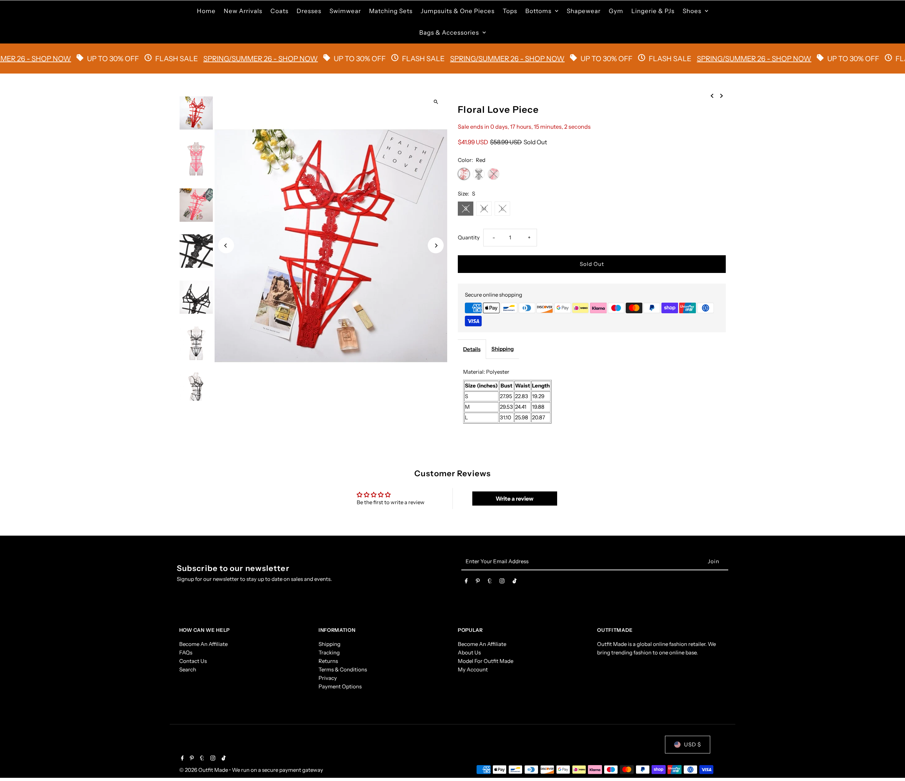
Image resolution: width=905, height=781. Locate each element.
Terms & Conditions (343, 669)
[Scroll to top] (890, 762)
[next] (721, 95)
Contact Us (193, 661)
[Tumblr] (490, 582)
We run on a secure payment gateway (277, 770)
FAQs (185, 652)
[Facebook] (466, 582)
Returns (328, 661)
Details (471, 349)
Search (187, 669)
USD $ (692, 744)
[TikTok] (514, 582)
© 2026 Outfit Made (204, 770)
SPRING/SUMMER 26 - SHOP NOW (231, 58)
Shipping (502, 348)
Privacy (328, 678)
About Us (469, 652)
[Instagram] (502, 582)
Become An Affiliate (203, 644)
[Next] (436, 245)
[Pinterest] (478, 582)
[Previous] (226, 245)
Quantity (469, 237)
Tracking (329, 652)
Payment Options (340, 686)
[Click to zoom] (436, 102)
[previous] (712, 95)
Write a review (514, 498)
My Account (473, 669)
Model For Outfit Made (485, 661)
